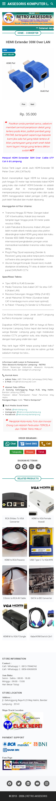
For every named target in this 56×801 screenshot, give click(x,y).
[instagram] (46, 783)
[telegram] (38, 466)
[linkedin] (28, 783)
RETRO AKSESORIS (36, 796)
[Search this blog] (52, 4)
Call (48, 443)
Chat (13, 443)
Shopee (29, 452)
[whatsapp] (31, 466)
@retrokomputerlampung (28, 414)
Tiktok (41, 452)
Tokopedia (16, 452)
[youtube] (37, 783)
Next (32, 104)
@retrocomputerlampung (29, 412)
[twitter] (24, 466)
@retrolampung (19, 409)
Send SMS (31, 443)
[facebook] (17, 466)
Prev (23, 104)
